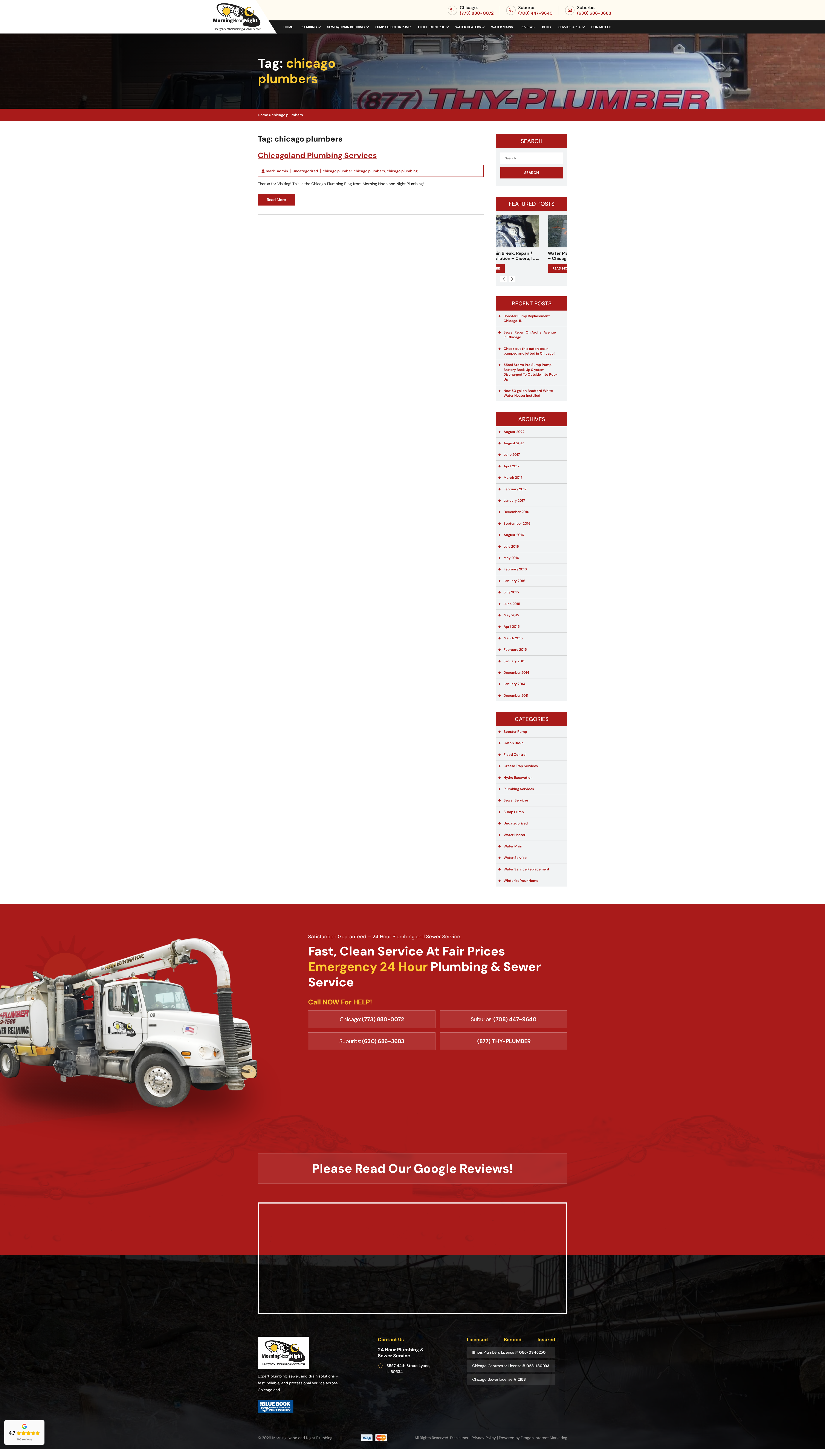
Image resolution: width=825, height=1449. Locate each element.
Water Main (513, 846)
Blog (546, 27)
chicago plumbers (369, 171)
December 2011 (516, 695)
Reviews (528, 27)
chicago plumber (337, 171)
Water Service (515, 857)
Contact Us (601, 27)
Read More (276, 199)
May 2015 (511, 615)
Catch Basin (514, 743)
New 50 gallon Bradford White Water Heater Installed (528, 393)
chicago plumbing (402, 171)
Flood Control (431, 27)
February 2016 (515, 569)
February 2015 (515, 649)
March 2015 (513, 638)
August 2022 (514, 432)
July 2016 (511, 546)
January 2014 (514, 684)
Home (288, 27)
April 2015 (512, 626)
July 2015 (511, 592)
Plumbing (309, 27)
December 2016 (516, 512)
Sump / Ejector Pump (393, 27)
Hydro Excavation (518, 777)
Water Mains (502, 27)
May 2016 (511, 558)
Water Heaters (468, 27)
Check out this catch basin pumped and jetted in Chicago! (529, 351)
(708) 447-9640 (535, 13)
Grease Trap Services (521, 766)
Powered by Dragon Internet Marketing (533, 1437)
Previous (503, 279)
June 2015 (512, 604)
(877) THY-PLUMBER (504, 1041)
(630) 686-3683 (594, 13)
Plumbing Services (519, 789)
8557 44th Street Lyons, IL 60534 (408, 1368)
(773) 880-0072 (477, 13)
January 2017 (514, 500)
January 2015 (514, 661)
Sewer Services (516, 800)
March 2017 (513, 477)
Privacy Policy (484, 1437)
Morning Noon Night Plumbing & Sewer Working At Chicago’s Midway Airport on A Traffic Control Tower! (531, 256)
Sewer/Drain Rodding (346, 27)
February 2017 (515, 489)
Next (512, 279)
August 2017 (514, 443)
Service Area (569, 27)
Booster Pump (515, 731)
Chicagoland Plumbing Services (317, 155)
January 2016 (514, 581)
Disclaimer (459, 1437)
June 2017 (512, 454)
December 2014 (516, 672)
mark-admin (277, 171)
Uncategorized (305, 171)
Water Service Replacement (526, 869)
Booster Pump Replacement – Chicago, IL (528, 318)
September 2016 (517, 523)
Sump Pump (514, 812)
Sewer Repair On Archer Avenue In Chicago (530, 334)
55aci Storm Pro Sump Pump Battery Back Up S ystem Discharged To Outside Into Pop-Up (531, 372)
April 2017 (511, 466)
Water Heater (514, 835)
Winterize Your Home (521, 880)
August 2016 (514, 535)
